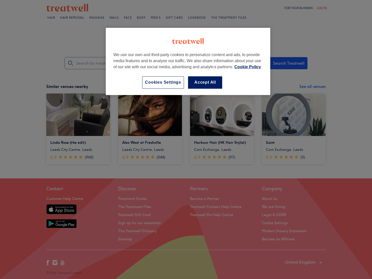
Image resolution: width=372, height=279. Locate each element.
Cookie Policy (247, 67)
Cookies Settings (163, 82)
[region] (188, 61)
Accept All (205, 82)
